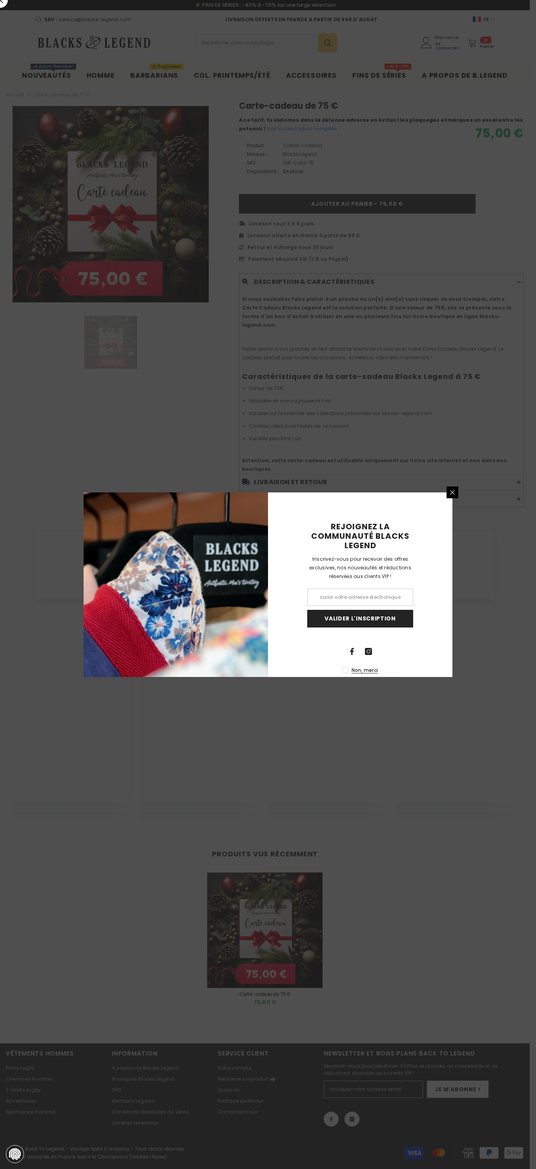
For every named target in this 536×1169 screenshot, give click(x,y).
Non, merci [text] (365, 670)
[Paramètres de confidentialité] (15, 1154)
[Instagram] (368, 651)
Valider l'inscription (360, 618)
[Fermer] (452, 492)
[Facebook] (352, 651)
